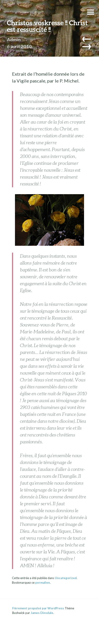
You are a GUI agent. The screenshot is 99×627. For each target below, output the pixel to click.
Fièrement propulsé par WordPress (38, 608)
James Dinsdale (42, 613)
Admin (13, 39)
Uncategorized (66, 578)
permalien (42, 582)
